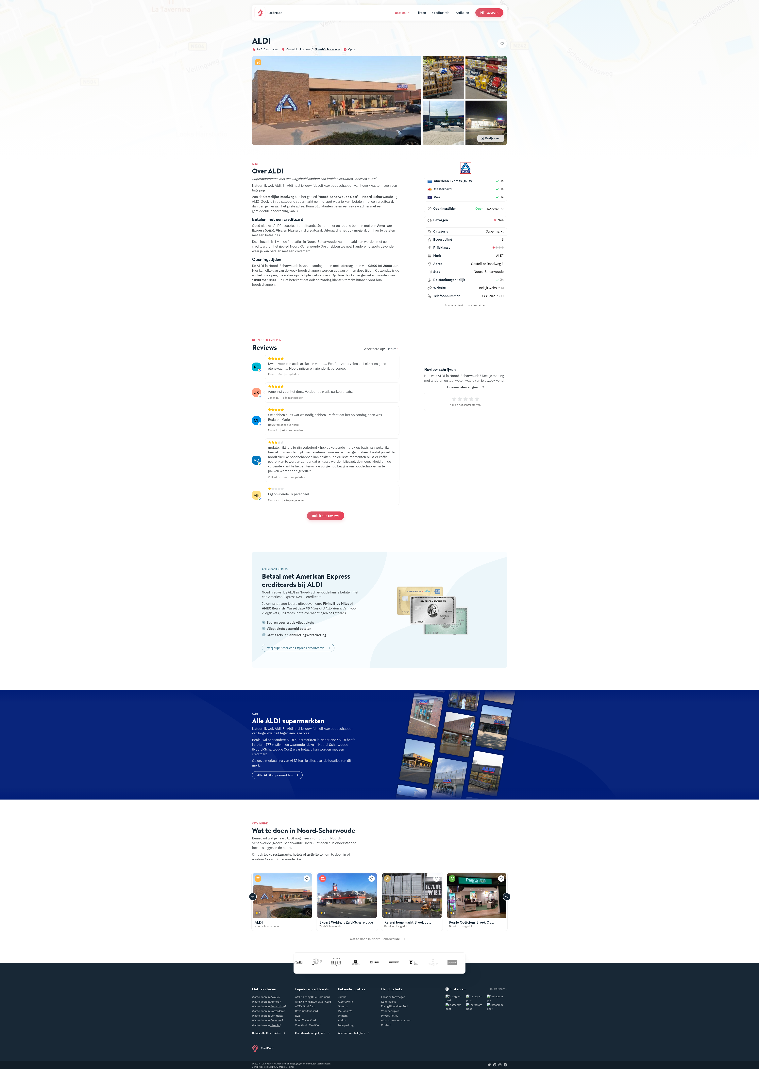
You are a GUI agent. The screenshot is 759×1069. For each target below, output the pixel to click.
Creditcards (440, 13)
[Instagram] (499, 1065)
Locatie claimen (476, 305)
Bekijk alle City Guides (266, 1033)
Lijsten (421, 13)
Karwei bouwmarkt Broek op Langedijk (406, 924)
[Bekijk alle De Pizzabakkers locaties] (430, 962)
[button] (489, 12)
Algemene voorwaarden (396, 1020)
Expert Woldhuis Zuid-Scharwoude (346, 922)
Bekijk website (490, 288)
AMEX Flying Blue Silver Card (313, 1001)
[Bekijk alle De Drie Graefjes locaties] (372, 962)
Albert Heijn (345, 1001)
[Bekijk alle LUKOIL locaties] (333, 962)
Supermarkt (495, 231)
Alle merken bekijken (351, 1033)
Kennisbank (388, 1001)
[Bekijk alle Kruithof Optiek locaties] (391, 962)
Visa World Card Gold (308, 1025)
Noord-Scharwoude (327, 49)
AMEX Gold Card (305, 1006)
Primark (342, 1015)
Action (342, 1020)
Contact (386, 1025)
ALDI (500, 255)
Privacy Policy (389, 1015)
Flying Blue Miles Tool (394, 1006)
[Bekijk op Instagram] (455, 998)
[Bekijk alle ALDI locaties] (465, 168)
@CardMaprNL (498, 989)
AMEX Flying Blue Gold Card (312, 997)
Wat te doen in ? (266, 997)
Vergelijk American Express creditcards (295, 648)
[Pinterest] (494, 1065)
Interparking (345, 1025)
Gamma (342, 1006)
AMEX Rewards (273, 608)
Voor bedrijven (390, 1011)
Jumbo (342, 997)
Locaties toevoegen (393, 997)
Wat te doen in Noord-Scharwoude (374, 939)
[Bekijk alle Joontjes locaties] (353, 962)
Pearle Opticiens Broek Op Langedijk (470, 924)
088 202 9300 (493, 296)
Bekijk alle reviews (325, 516)
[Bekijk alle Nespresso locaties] (314, 962)
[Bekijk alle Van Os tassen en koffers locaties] (450, 962)
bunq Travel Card (305, 1020)
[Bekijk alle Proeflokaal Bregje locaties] (295, 962)
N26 (297, 1015)
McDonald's (345, 1011)
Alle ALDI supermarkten (275, 775)
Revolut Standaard (306, 1011)
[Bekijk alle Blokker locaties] (411, 962)
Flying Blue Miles (336, 603)
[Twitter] (489, 1065)
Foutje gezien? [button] (454, 305)
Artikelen (462, 13)
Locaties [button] (400, 13)
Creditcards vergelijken (310, 1033)
